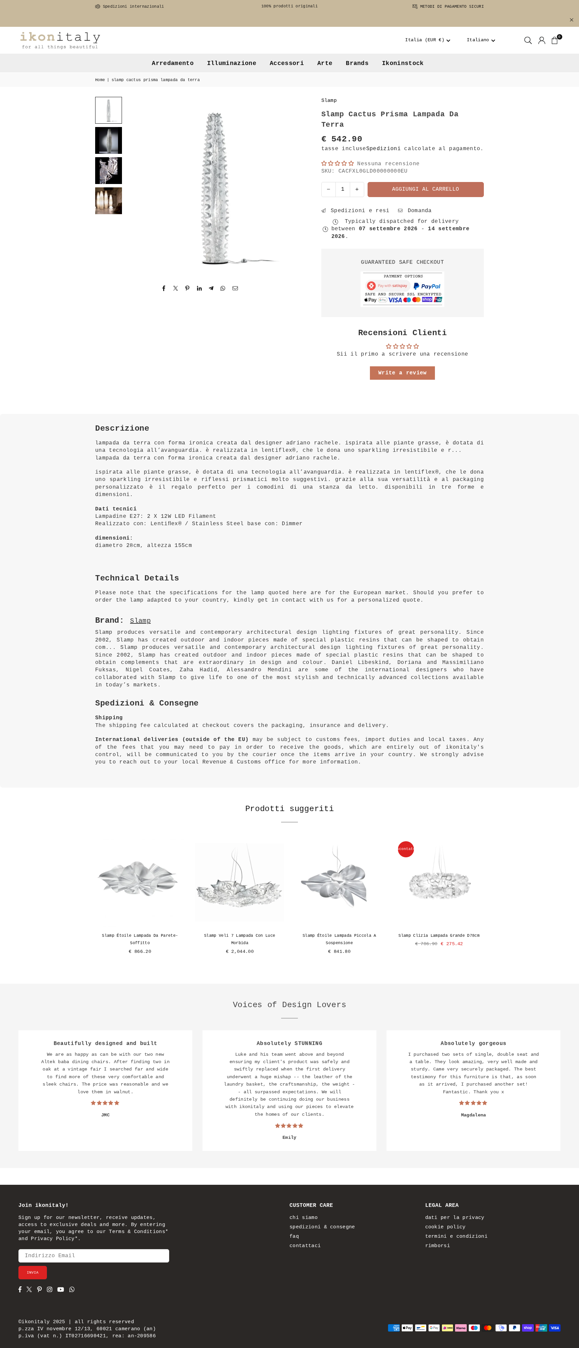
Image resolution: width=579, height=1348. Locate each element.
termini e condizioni (456, 1236)
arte (324, 63)
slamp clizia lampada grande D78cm (438, 935)
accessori (287, 63)
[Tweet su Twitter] (175, 288)
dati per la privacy (455, 1218)
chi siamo (304, 1218)
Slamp (329, 101)
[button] (428, 40)
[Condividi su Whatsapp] (223, 288)
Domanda (418, 211)
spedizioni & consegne (322, 1227)
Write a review (402, 373)
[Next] (291, 186)
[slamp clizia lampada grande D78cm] (439, 882)
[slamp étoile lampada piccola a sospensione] (339, 882)
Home (100, 80)
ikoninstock (403, 63)
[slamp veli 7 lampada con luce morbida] (239, 882)
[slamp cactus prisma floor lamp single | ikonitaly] (108, 140)
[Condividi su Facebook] (164, 288)
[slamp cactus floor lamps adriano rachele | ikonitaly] (108, 200)
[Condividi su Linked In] (199, 288)
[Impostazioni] (542, 40)
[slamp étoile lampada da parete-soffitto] (140, 882)
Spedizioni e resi (358, 211)
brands (357, 63)
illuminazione (231, 63)
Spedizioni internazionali (132, 6)
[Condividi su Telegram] (211, 288)
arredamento (173, 63)
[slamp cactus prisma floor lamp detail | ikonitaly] (108, 170)
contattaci (305, 1246)
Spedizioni (383, 149)
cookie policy (445, 1227)
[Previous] (138, 186)
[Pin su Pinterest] (187, 288)
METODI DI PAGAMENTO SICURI (450, 6)
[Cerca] (528, 40)
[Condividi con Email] (235, 288)
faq (294, 1236)
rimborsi (437, 1246)
